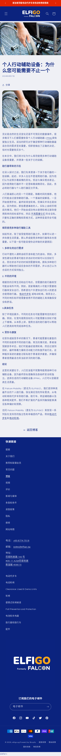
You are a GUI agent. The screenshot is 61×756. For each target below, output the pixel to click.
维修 (8, 523)
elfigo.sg (16, 742)
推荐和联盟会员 (13, 463)
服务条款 (26, 747)
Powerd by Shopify (28, 742)
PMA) (49, 138)
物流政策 (37, 747)
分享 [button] (8, 85)
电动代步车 (25, 294)
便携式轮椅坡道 (13, 603)
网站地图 (10, 529)
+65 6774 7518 (21, 540)
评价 (8, 489)
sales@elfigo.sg (21, 547)
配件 (8, 629)
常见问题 (10, 470)
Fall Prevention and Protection (21, 609)
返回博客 (32, 430)
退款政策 (10, 509)
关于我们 (10, 456)
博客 (8, 476)
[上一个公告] (5, 3)
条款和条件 (11, 503)
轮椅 (8, 596)
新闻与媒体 (11, 496)
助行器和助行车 (13, 622)
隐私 (8, 516)
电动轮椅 (14, 418)
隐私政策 (52, 742)
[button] (6, 13)
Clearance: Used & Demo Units (21, 589)
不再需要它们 (38, 214)
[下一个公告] (55, 3)
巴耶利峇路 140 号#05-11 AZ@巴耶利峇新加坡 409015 (17, 561)
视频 (8, 483)
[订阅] (47, 706)
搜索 (8, 450)
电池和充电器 (12, 616)
